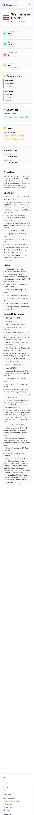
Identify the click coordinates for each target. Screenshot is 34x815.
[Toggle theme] (25, 5)
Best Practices (7, 804)
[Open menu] (30, 5)
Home (5, 781)
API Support (7, 810)
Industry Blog (7, 807)
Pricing (5, 787)
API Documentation (9, 798)
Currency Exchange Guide (11, 801)
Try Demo (6, 784)
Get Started (7, 790)
